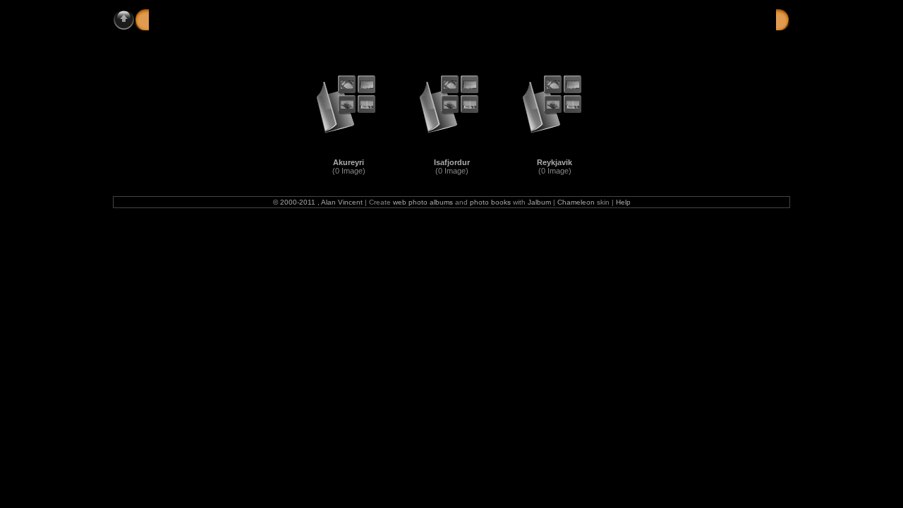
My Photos (213, 19)
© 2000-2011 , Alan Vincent (318, 202)
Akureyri (348, 162)
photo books (490, 202)
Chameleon (576, 202)
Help (623, 202)
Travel (264, 19)
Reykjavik (554, 162)
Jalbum (539, 202)
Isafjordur (452, 162)
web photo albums (423, 202)
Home (162, 19)
